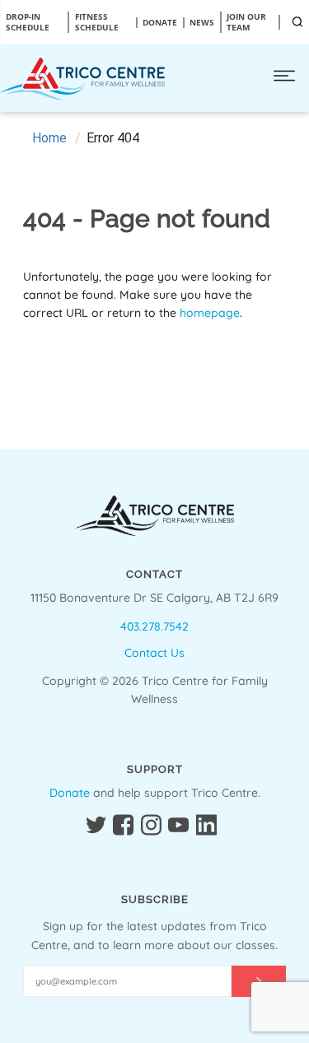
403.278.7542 (154, 626)
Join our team (246, 22)
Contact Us (154, 652)
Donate (69, 792)
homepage (210, 312)
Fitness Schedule (97, 22)
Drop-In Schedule (27, 22)
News (202, 22)
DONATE (160, 22)
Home (49, 138)
